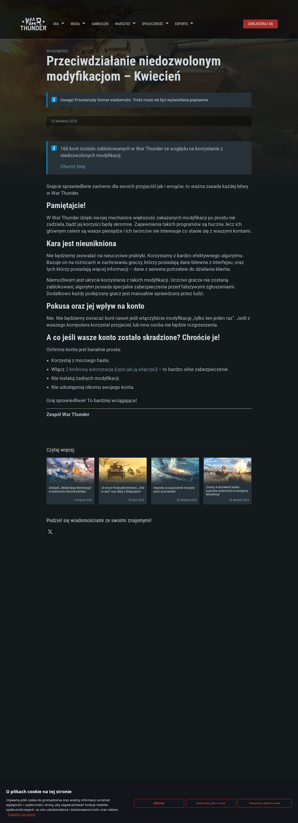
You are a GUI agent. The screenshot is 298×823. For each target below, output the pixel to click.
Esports (181, 24)
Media (75, 24)
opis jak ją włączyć (136, 369)
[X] (50, 531)
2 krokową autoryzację (89, 369)
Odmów (159, 803)
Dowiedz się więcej (21, 814)
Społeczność (152, 24)
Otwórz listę (73, 166)
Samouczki (100, 24)
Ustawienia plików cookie (265, 803)
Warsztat (122, 24)
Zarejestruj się (260, 24)
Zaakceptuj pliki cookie (211, 803)
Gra (56, 24)
